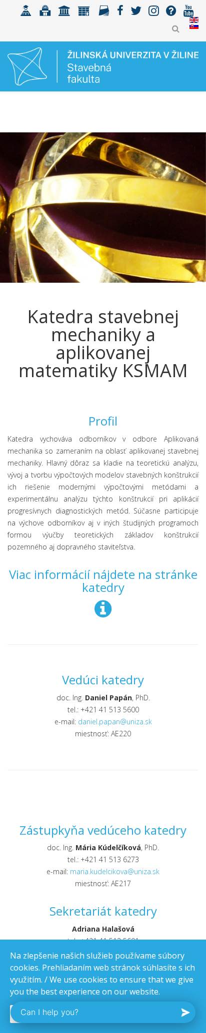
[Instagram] (154, 9)
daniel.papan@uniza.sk (115, 721)
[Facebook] (120, 9)
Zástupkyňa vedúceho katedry (103, 830)
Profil (103, 421)
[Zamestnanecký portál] (84, 9)
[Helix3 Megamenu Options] (194, 110)
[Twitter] (136, 9)
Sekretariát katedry (103, 911)
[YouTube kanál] (188, 9)
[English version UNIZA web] (194, 20)
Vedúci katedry (103, 679)
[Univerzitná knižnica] (45, 9)
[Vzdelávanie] (26, 9)
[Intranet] (64, 9)
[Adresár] (103, 9)
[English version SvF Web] (194, 26)
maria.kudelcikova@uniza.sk (115, 871)
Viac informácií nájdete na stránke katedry (103, 580)
